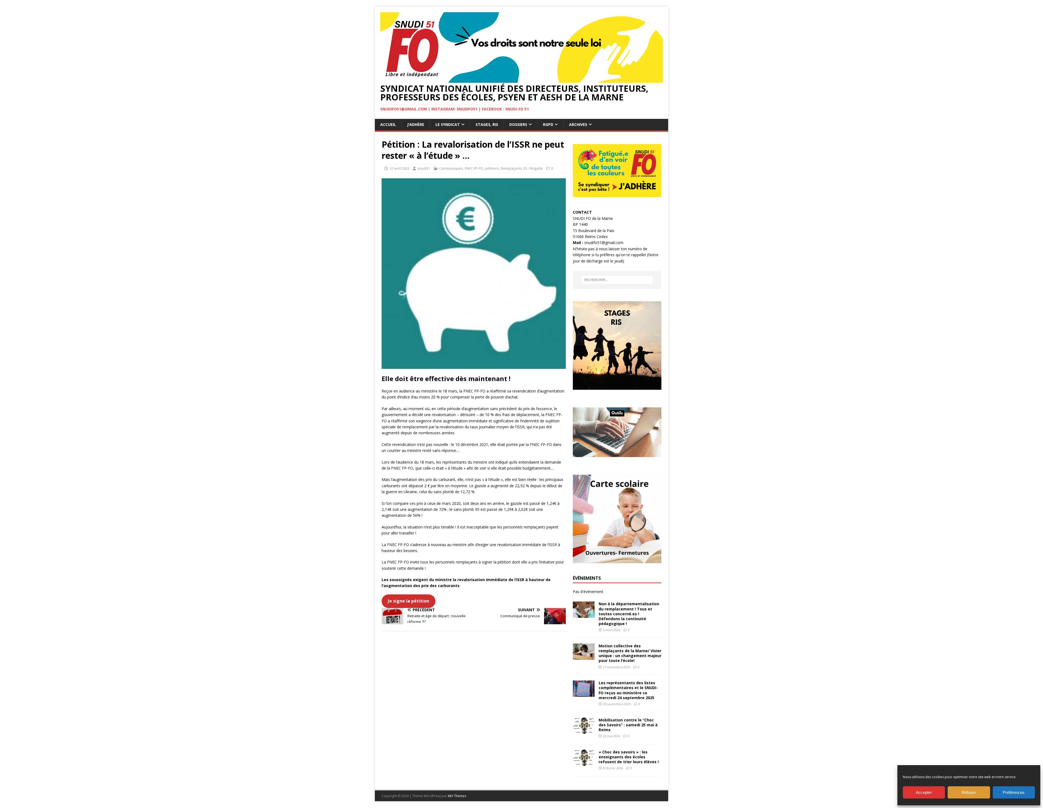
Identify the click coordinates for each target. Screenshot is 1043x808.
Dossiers (518, 124)
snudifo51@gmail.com (603, 242)
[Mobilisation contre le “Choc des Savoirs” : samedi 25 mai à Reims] (584, 730)
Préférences (1014, 792)
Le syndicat (447, 124)
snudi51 (423, 168)
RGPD (548, 124)
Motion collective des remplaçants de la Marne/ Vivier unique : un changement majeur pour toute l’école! (630, 653)
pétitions (492, 168)
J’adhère (415, 124)
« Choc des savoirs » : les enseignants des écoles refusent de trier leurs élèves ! (629, 756)
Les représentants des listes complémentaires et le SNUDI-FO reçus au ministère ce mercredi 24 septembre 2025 (628, 690)
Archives (578, 124)
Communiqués (451, 168)
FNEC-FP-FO (474, 168)
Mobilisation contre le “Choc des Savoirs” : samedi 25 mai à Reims (628, 724)
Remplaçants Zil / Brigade (522, 168)
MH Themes (457, 796)
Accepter (924, 792)
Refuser (969, 792)
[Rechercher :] (617, 279)
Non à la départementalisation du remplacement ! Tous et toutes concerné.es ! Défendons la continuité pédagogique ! (629, 613)
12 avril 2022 (399, 168)
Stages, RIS (487, 124)
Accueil (388, 124)
